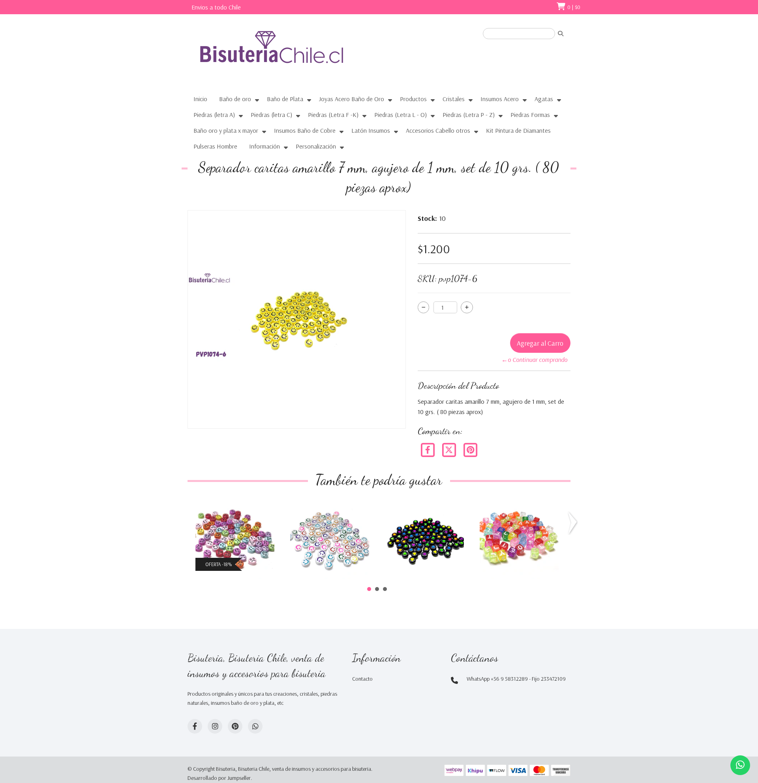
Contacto (362, 678)
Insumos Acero (499, 99)
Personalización (316, 146)
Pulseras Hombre (215, 146)
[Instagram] (215, 726)
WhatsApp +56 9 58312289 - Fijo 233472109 (516, 678)
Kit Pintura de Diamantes (518, 130)
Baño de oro (235, 99)
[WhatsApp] (255, 726)
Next (574, 523)
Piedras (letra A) (214, 115)
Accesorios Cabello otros (438, 130)
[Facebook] (428, 449)
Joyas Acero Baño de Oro (351, 99)
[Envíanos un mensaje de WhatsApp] (740, 765)
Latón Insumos (370, 130)
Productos (413, 99)
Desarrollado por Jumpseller (219, 777)
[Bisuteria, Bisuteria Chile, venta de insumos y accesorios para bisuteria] (286, 54)
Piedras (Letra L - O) (400, 115)
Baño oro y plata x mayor (225, 130)
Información (264, 146)
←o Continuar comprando (534, 359)
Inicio (200, 99)
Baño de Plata (285, 99)
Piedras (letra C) (271, 115)
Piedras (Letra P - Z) (469, 115)
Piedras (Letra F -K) (333, 115)
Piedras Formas (530, 115)
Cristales (454, 99)
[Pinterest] (470, 449)
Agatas (544, 99)
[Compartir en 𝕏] (449, 449)
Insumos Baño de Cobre (305, 130)
